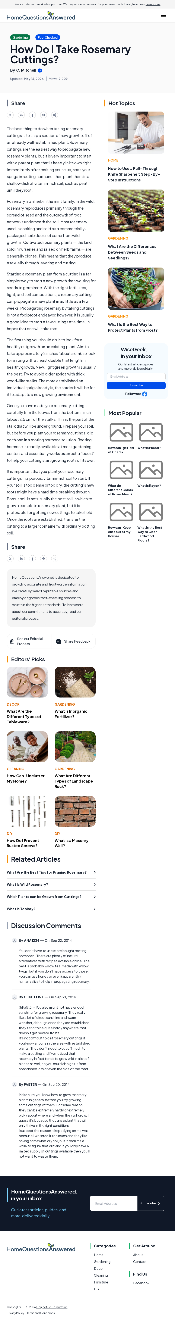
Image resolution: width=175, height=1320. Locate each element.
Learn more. (153, 4)
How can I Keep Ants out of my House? (119, 531)
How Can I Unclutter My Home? (26, 778)
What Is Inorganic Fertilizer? (71, 714)
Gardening (65, 704)
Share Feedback (77, 641)
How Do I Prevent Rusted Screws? (23, 843)
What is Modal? (149, 448)
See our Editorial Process (30, 641)
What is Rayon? (149, 485)
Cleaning (15, 769)
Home (113, 160)
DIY (9, 833)
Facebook (141, 1283)
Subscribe (136, 385)
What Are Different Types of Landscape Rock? (74, 781)
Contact (140, 1261)
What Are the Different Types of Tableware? (24, 716)
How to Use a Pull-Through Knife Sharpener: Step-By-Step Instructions (134, 174)
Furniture (101, 1282)
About (138, 1254)
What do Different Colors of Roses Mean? (120, 490)
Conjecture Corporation (51, 1307)
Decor (13, 704)
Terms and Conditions (41, 1313)
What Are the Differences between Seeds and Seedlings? (132, 252)
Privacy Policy (15, 1313)
